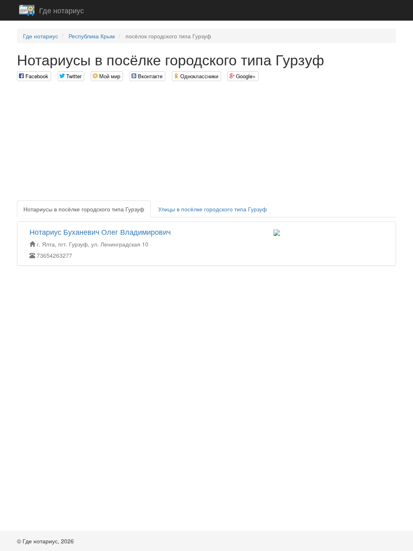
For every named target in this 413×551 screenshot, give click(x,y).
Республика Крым (92, 36)
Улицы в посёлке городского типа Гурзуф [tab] (212, 209)
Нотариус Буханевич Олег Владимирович (100, 231)
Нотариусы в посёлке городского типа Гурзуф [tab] (83, 209)
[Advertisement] (206, 144)
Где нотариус (61, 10)
